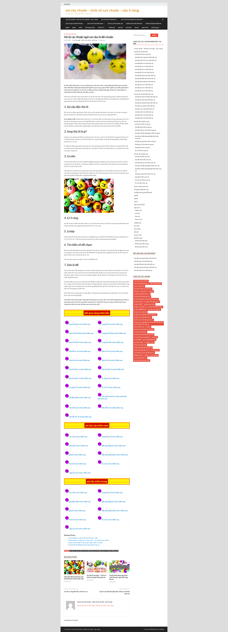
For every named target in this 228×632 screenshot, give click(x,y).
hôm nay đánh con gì (139, 326)
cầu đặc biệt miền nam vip (143, 159)
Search (154, 35)
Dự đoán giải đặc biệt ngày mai (142, 296)
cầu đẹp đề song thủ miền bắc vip (145, 81)
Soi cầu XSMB (137, 339)
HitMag (161, 629)
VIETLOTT (101, 27)
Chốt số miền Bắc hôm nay (141, 283)
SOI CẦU (120, 27)
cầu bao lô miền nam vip (142, 156)
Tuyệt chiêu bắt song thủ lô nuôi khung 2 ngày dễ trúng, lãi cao (118, 577)
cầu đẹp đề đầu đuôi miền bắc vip (145, 78)
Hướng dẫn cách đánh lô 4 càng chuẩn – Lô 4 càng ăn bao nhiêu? (89, 540)
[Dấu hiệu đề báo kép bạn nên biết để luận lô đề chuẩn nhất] (74, 575)
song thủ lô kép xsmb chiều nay (114, 333)
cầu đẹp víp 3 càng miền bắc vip (144, 109)
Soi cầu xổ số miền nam (95, 23)
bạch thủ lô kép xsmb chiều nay (81, 333)
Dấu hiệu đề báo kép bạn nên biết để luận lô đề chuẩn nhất (74, 578)
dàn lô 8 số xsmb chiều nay (112, 360)
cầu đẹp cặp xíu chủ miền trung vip (145, 130)
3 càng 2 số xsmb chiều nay (79, 387)
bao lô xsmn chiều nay (77, 464)
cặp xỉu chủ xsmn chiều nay (80, 473)
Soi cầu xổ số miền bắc (108, 19)
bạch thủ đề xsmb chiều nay (80, 342)
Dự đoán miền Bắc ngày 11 (152, 301)
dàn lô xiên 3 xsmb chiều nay (113, 369)
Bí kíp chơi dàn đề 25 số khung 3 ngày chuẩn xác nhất (85, 542)
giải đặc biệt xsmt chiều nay (80, 501)
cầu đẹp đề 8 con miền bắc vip (144, 69)
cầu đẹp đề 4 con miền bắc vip (144, 63)
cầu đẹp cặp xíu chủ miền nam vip (145, 162)
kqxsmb (148, 326)
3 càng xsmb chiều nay (110, 378)
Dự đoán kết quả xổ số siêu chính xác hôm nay (146, 299)
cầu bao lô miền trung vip (142, 124)
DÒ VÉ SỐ (129, 27)
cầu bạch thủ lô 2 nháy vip (143, 54)
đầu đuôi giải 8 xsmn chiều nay (114, 446)
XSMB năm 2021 (138, 355)
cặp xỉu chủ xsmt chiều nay (79, 529)
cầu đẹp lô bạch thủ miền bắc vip (145, 100)
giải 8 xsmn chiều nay (77, 455)
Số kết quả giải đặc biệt (140, 345)
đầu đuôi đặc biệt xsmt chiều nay (115, 510)
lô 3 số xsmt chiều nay (110, 519)
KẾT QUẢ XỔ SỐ (90, 27)
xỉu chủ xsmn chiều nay (78, 437)
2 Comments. (101, 40)
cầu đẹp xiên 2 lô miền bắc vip (144, 112)
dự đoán (151, 291)
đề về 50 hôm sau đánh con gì (141, 360)
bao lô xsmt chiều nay (77, 519)
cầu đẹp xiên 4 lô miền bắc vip (144, 118)
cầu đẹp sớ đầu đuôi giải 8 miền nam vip (147, 165)
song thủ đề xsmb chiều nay (112, 342)
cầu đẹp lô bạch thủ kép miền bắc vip (146, 97)
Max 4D (137, 216)
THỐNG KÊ (111, 27)
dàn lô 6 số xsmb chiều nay (79, 360)
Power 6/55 (138, 219)
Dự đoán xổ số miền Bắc (140, 312)
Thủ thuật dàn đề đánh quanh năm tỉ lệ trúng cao (84, 545)
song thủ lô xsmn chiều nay (112, 437)
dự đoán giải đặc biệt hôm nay (142, 294)
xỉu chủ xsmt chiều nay (78, 492)
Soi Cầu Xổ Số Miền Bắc (149, 339)
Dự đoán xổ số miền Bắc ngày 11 (142, 317)
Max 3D (137, 213)
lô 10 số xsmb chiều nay (111, 387)
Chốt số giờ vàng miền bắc (141, 281)
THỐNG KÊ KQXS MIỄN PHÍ (153, 23)
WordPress (154, 629)
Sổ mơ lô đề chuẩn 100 (115, 23)
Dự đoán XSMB (138, 304)
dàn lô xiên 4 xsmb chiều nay (80, 378)
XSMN (74, 27)
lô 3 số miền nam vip (141, 183)
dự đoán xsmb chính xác (140, 307)
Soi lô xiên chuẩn (138, 342)
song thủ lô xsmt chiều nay (112, 492)
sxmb (152, 342)
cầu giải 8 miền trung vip (142, 147)
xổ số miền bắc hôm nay (140, 358)
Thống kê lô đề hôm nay (134, 23)
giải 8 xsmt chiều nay (77, 510)
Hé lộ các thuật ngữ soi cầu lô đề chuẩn (82, 550)
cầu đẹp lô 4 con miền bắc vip (144, 84)
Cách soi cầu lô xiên (139, 286)
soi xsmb (147, 342)
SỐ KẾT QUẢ (155, 27)
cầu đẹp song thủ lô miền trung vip (145, 141)
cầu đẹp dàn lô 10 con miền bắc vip (145, 60)
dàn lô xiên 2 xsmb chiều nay (80, 369)
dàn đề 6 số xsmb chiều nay (79, 408)
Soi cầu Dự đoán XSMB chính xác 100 (143, 334)
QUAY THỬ (145, 27)
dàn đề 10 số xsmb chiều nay (80, 417)
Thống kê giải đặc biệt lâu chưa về (143, 347)
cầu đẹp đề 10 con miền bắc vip (144, 72)
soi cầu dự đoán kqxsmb (140, 332)
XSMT (80, 27)
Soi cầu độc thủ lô (100, 550)
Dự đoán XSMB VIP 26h (140, 309)
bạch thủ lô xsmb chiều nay (79, 324)
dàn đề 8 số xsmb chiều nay (112, 408)
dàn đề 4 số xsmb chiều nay (79, 351)
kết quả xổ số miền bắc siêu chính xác (143, 329)
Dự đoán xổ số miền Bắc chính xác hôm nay (145, 314)
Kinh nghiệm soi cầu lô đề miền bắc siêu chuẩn (83, 538)
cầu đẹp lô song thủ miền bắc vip (145, 106)
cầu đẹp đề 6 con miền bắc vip (144, 66)
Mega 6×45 (138, 210)
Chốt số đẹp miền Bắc (155, 283)
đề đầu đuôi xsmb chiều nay (80, 397)
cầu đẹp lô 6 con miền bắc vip (144, 87)
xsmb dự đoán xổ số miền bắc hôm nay (144, 352)
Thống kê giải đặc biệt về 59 (141, 350)
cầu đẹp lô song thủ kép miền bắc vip (146, 103)
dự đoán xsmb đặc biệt (154, 309)
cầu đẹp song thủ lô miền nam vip (145, 174)
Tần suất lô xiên (155, 350)
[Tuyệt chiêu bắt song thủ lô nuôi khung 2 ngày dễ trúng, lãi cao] (119, 573)
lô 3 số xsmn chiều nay (110, 464)
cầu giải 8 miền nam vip (142, 177)
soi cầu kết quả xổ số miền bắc (142, 337)
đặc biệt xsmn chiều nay (78, 446)
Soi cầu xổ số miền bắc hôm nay (131, 19)
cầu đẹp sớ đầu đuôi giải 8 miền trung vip (147, 133)
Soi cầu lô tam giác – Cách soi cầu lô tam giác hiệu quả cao (96, 576)
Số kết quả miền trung (141, 244)
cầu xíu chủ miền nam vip (142, 180)
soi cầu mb (154, 337)
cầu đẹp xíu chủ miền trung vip (144, 144)
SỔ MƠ (137, 27)
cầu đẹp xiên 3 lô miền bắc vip (144, 115)
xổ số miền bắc (154, 355)
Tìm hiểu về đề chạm (112, 550)
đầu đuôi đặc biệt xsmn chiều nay (115, 455)
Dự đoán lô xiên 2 (138, 301)
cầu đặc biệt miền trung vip (143, 127)
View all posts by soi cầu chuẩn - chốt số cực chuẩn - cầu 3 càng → (96, 605)
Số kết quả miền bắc (141, 240)
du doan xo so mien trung (140, 291)
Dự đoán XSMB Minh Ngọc (155, 307)
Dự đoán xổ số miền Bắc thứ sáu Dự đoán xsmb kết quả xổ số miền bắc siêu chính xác (148, 323)
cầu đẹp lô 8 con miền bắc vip (144, 90)
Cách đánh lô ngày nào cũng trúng (142, 288)
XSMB (67, 27)
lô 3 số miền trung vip (141, 150)
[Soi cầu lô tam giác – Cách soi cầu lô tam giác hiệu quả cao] (97, 573)
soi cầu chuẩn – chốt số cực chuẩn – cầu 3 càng (102, 10)
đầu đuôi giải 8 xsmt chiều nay (113, 501)
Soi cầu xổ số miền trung (74, 23)
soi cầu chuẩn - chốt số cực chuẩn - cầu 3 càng (85, 40)
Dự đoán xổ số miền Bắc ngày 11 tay (143, 320)
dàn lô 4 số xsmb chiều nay (112, 351)
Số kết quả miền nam (141, 247)
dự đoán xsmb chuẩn (149, 304)
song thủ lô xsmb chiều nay (112, 324)
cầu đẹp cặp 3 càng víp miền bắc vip (146, 57)
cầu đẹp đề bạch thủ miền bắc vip (145, 75)
